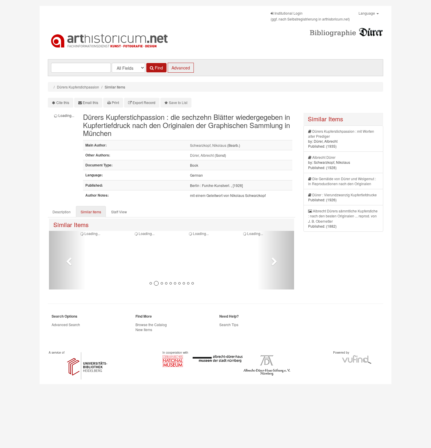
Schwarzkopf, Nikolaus (208, 145)
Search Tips (228, 324)
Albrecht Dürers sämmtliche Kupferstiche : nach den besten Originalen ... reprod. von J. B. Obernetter (343, 215)
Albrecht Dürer (323, 157)
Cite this (62, 102)
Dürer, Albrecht (202, 155)
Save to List (178, 102)
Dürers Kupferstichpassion (78, 86)
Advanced (181, 68)
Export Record (144, 102)
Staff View (119, 211)
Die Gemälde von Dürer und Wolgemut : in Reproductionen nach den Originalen (342, 181)
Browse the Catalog (151, 324)
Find (158, 68)
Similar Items (91, 211)
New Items (143, 329)
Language (367, 13)
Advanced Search (66, 324)
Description (61, 211)
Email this (90, 102)
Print (115, 102)
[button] (67, 260)
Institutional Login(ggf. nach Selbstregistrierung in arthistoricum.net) (310, 16)
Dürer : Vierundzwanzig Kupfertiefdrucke (344, 194)
